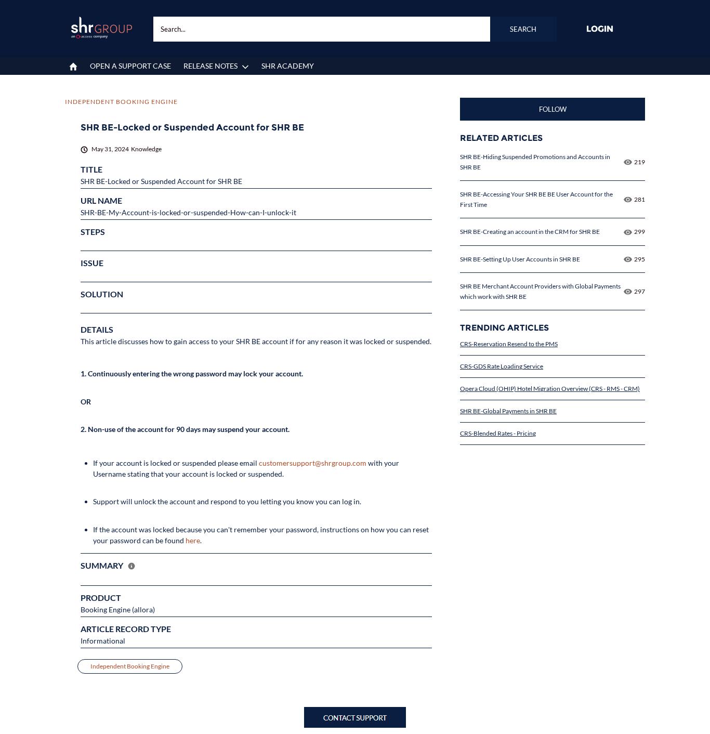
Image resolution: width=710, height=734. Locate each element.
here (193, 540)
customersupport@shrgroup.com (312, 462)
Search (523, 29)
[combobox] (355, 29)
